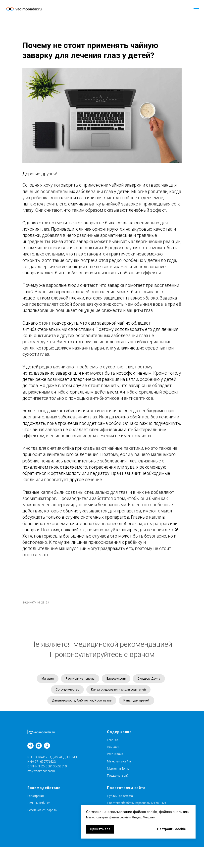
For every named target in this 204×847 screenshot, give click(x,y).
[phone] (47, 746)
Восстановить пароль (41, 810)
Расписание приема (80, 678)
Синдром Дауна (149, 678)
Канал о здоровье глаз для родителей (118, 689)
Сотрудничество (67, 689)
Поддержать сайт (118, 775)
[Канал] (30, 746)
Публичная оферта (120, 796)
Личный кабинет (38, 803)
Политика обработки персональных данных (136, 803)
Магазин (48, 678)
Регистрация (36, 796)
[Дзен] (39, 746)
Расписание (115, 754)
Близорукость (116, 678)
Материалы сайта (119, 761)
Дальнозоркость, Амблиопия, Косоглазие (81, 700)
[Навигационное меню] (196, 8)
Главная (112, 740)
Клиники (113, 747)
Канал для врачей (136, 700)
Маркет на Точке (118, 768)
